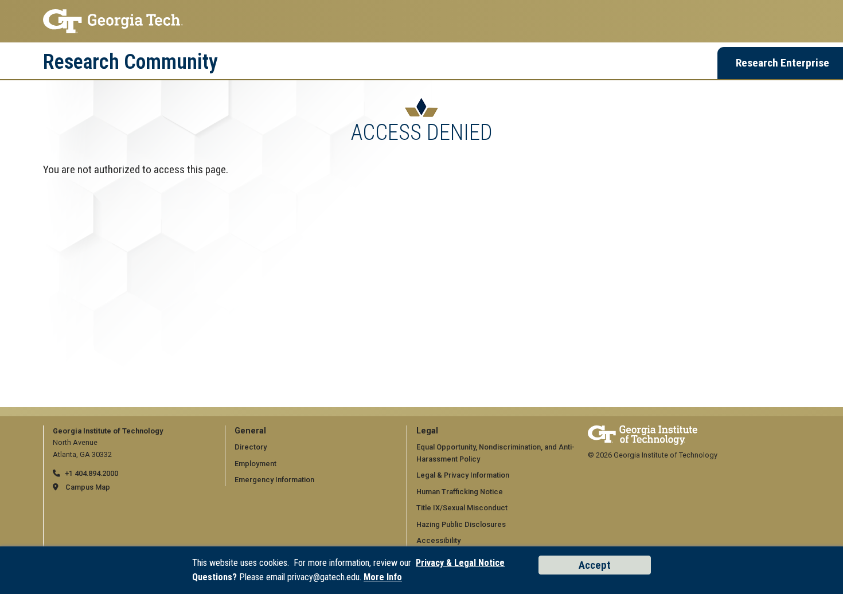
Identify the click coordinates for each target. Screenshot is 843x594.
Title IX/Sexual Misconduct (462, 507)
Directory (251, 447)
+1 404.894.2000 (91, 473)
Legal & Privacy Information (462, 475)
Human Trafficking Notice (459, 491)
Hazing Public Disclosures (461, 524)
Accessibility (438, 540)
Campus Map (87, 487)
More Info (383, 577)
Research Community (130, 62)
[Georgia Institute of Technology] (421, 21)
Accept (595, 565)
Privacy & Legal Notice (460, 562)
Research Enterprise (782, 63)
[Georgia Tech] (642, 431)
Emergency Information (274, 479)
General (250, 431)
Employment (255, 463)
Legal (427, 431)
